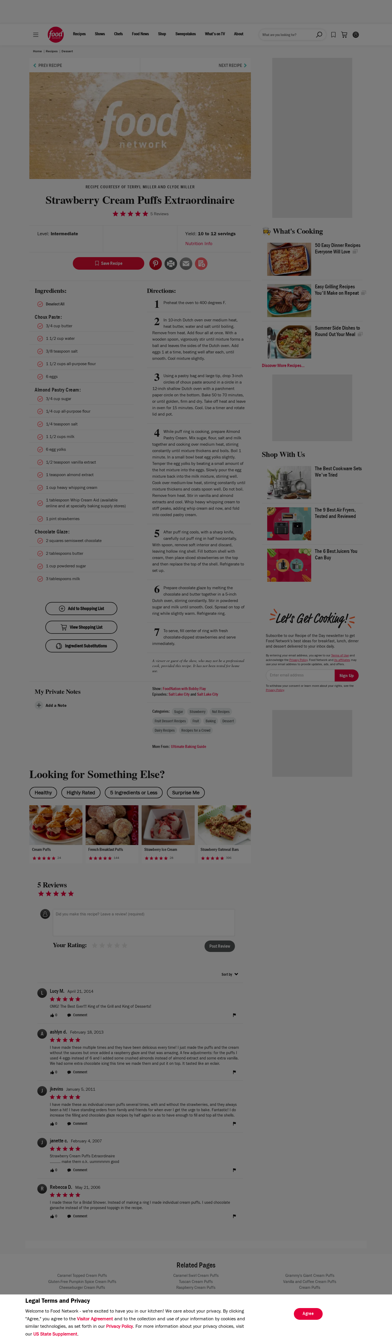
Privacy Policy (119, 1327)
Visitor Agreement (95, 1319)
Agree (308, 1314)
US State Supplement (55, 1334)
